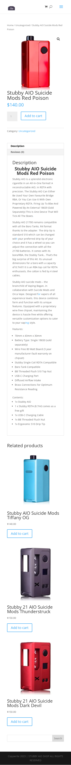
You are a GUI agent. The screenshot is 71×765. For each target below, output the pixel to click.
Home (10, 25)
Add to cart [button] (19, 533)
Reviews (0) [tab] (17, 152)
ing (27, 322)
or (39, 294)
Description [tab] (17, 146)
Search (58, 738)
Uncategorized (22, 25)
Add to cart (33, 115)
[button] (58, 39)
